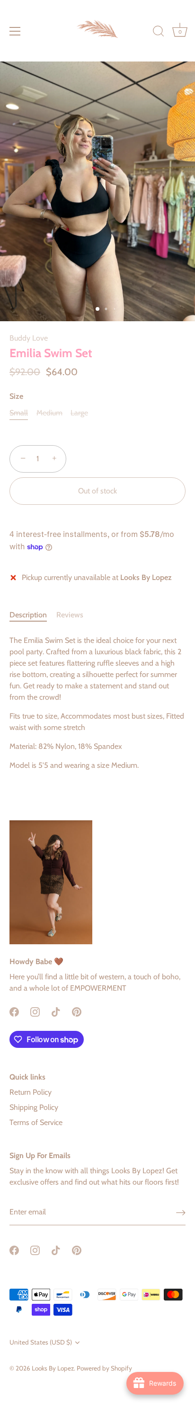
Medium (49, 412)
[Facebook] (14, 1010)
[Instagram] (35, 1010)
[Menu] (15, 31)
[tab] (32, 615)
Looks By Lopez (53, 1368)
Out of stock (97, 490)
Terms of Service (35, 1122)
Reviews (69, 614)
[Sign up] (181, 1212)
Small (18, 412)
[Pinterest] (76, 1010)
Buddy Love (28, 338)
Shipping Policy (33, 1107)
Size (16, 396)
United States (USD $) (40, 1342)
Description (28, 614)
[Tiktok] (56, 1010)
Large (79, 412)
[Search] (158, 32)
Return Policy (30, 1092)
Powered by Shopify (104, 1368)
